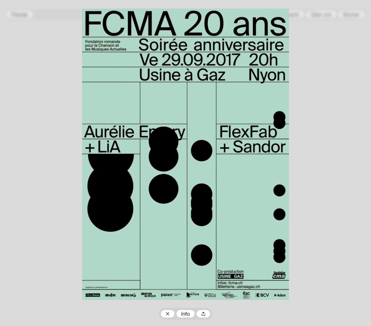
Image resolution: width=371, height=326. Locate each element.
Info (185, 314)
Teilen (203, 313)
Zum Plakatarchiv (167, 313)
